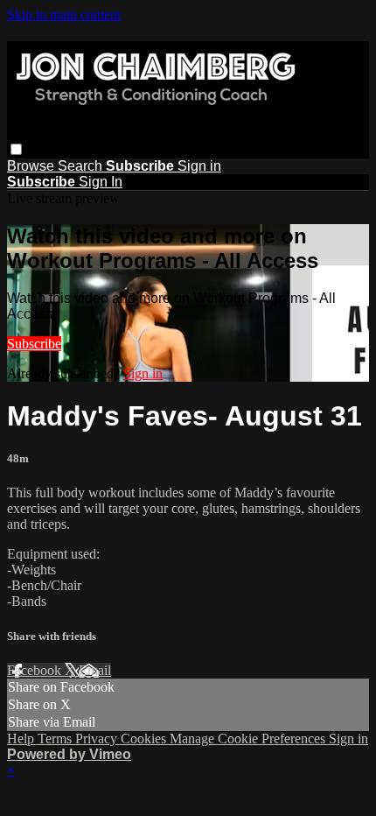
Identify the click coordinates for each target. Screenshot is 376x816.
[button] (16, 149)
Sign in (199, 165)
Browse (32, 165)
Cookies (145, 738)
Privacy (98, 738)
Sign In (100, 181)
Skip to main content (64, 14)
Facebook (36, 670)
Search (82, 165)
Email (95, 670)
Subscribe (34, 343)
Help (22, 738)
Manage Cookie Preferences (249, 738)
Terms (56, 738)
